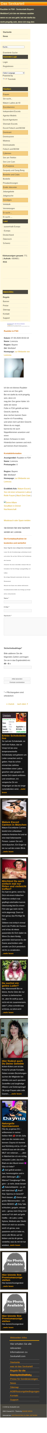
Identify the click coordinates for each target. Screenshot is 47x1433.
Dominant (7, 132)
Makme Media (27, 1411)
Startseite (15, 1362)
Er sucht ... (7, 213)
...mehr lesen (7, 852)
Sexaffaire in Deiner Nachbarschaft (12, 507)
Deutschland (8, 235)
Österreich (7, 239)
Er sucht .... (7, 217)
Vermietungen (9, 208)
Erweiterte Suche (10, 53)
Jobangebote (8, 192)
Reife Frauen (9, 496)
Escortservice (9, 107)
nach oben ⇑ (22, 704)
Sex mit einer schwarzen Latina (17, 492)
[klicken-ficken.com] (15, 1057)
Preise (5, 306)
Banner (6, 301)
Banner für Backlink (20, 1375)
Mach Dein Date (23, 496)
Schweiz (6, 243)
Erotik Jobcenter (10, 187)
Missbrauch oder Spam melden (17, 520)
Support (6, 318)
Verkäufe (6, 204)
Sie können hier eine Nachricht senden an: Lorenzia (17, 530)
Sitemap (6, 310)
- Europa (6, 231)
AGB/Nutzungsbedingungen (24, 1391)
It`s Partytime (8, 166)
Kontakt (6, 314)
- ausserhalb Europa (11, 227)
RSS (5, 262)
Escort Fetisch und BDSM (14, 128)
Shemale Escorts (10, 124)
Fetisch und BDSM (11, 149)
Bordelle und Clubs (11, 175)
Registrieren (8, 66)
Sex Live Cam (9, 162)
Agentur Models (9, 116)
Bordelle (6, 179)
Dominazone (8, 137)
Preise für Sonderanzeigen (24, 1379)
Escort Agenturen (10, 120)
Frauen (6, 94)
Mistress (6, 141)
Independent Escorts (11, 111)
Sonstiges (7, 200)
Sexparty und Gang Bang (13, 170)
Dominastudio (9, 145)
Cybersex (7, 153)
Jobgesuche (8, 196)
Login (5, 62)
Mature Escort (24, 489)
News (13, 1383)
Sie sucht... (7, 99)
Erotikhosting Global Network (24, 1415)
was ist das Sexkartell (21, 1366)
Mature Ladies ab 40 (11, 103)
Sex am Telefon (9, 158)
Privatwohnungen (10, 183)
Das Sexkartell (12, 4)
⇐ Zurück (10, 704)
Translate (12, 79)
